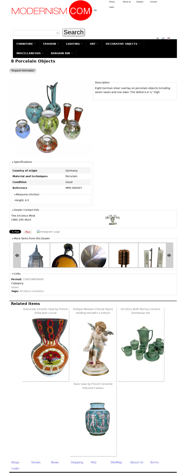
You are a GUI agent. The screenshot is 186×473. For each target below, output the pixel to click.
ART (93, 43)
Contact (153, 2)
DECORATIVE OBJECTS (122, 43)
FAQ (93, 462)
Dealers (139, 2)
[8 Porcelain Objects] (51, 156)
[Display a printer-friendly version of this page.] (157, 38)
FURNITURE (25, 43)
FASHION (50, 43)
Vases (15, 287)
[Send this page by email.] (162, 38)
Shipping (77, 462)
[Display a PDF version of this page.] (168, 38)
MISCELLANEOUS (29, 53)
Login (111, 7)
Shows (112, 2)
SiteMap (116, 462)
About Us (127, 2)
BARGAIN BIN (61, 53)
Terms (154, 462)
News (55, 462)
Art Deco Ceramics (32, 291)
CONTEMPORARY (33, 279)
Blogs (15, 462)
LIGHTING (73, 43)
